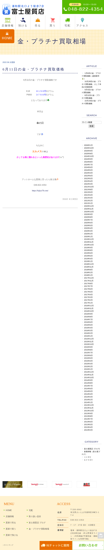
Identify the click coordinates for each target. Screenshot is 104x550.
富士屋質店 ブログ (37, 523)
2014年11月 (88, 375)
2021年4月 (88, 195)
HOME (9, 510)
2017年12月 (89, 278)
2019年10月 (89, 245)
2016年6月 (88, 322)
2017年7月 (88, 286)
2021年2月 (88, 201)
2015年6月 (88, 355)
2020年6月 (88, 223)
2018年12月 (89, 264)
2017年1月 (88, 303)
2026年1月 (88, 145)
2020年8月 (88, 217)
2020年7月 (88, 220)
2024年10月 (89, 156)
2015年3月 (88, 364)
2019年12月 (89, 239)
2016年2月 (88, 333)
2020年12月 (89, 206)
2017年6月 (88, 289)
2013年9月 (88, 413)
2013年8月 (88, 416)
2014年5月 (88, 391)
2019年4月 (88, 259)
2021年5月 (88, 192)
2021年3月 (88, 198)
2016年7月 (88, 319)
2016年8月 (88, 317)
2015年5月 (88, 358)
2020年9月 (88, 214)
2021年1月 (88, 203)
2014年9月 (88, 380)
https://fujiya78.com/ (40, 191)
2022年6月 (88, 176)
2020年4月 (88, 228)
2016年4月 (88, 328)
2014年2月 (88, 400)
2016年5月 (88, 325)
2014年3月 (88, 397)
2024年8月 (88, 162)
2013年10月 (89, 411)
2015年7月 (88, 353)
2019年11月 (88, 242)
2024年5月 (88, 170)
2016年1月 (88, 336)
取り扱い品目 (35, 516)
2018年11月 (88, 267)
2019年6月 (88, 253)
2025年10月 (89, 148)
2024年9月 (88, 159)
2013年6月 (88, 422)
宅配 (31, 510)
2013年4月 (88, 427)
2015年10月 (89, 344)
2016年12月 (89, 306)
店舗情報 (10, 516)
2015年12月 (89, 339)
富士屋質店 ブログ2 (92, 449)
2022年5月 (88, 178)
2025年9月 (88, 151)
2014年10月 (89, 378)
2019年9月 (88, 248)
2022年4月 (88, 181)
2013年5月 (88, 425)
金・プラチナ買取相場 (39, 529)
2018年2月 (88, 272)
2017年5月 (88, 292)
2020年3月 (88, 231)
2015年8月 (88, 350)
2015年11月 (88, 342)
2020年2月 (88, 234)
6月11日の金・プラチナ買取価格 (34, 69)
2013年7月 (88, 419)
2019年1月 (88, 261)
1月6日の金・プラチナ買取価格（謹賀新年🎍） (91, 76)
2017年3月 (88, 297)
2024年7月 (88, 165)
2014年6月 (88, 389)
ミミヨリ (87, 457)
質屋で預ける (12, 535)
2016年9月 (88, 314)
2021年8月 (88, 190)
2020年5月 (88, 225)
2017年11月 (88, 281)
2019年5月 (88, 256)
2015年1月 (88, 369)
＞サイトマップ (8, 545)
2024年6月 (88, 167)
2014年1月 (88, 402)
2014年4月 (88, 394)
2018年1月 (88, 275)
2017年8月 (88, 284)
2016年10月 (89, 311)
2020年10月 (89, 212)
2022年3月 (88, 184)
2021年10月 (89, 187)
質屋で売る (11, 523)
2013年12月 (89, 405)
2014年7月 (88, 386)
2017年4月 (88, 295)
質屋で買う (11, 529)
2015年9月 (88, 347)
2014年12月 (89, 372)
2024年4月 (88, 173)
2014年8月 (88, 383)
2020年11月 (88, 209)
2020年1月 (88, 237)
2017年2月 (88, 300)
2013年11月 (88, 408)
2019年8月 (88, 250)
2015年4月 (88, 361)
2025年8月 (88, 154)
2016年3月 (88, 331)
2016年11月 (88, 308)
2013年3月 (88, 430)
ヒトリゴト (88, 460)
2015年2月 (88, 366)
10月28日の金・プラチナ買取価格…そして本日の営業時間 (91, 84)
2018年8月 (88, 270)
